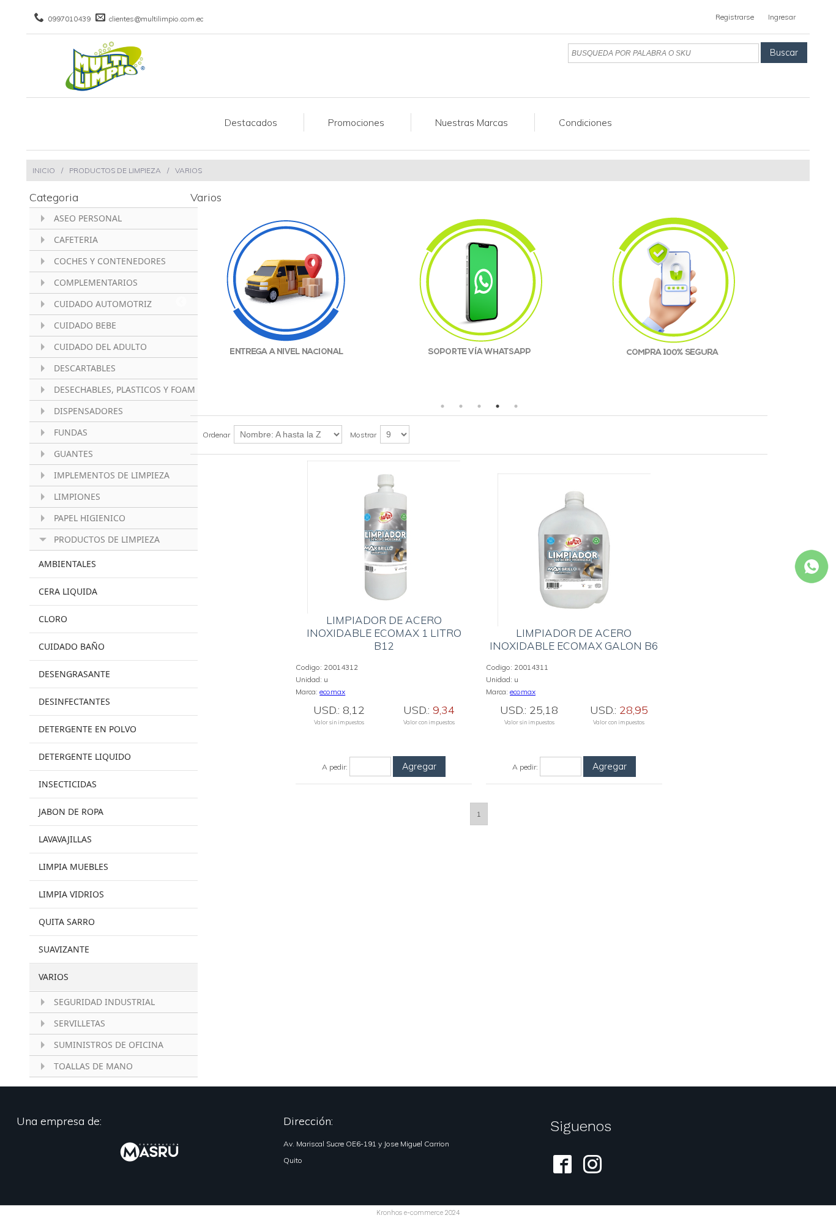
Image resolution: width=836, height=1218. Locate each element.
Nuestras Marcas (471, 122)
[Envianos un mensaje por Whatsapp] (811, 566)
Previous (181, 302)
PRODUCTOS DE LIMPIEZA (115, 170)
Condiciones (585, 122)
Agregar (419, 766)
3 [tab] (479, 406)
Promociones (356, 122)
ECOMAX (332, 691)
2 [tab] (461, 406)
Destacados (251, 122)
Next (777, 302)
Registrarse (734, 16)
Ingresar (782, 16)
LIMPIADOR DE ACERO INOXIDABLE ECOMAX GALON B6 (574, 639)
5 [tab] (516, 406)
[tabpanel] (286, 302)
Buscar (784, 52)
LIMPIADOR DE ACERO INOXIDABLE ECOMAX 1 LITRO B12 (384, 633)
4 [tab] (497, 406)
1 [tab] (442, 406)
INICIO (43, 170)
